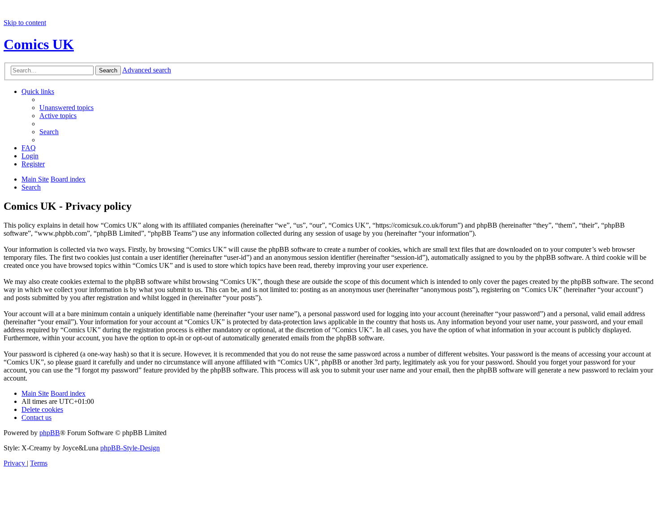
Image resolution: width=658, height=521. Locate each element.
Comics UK (39, 44)
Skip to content (25, 22)
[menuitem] (66, 107)
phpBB (49, 432)
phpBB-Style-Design (130, 448)
